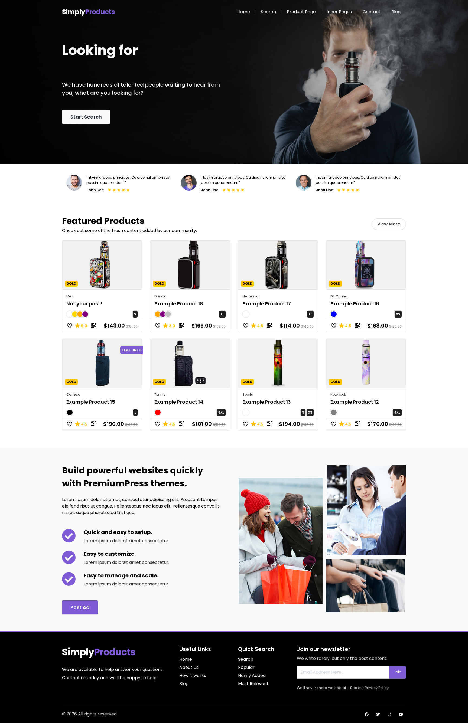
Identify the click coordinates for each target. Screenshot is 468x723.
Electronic (250, 296)
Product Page (301, 12)
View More (388, 224)
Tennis (159, 394)
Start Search (86, 116)
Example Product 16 (354, 303)
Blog (396, 12)
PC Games (339, 296)
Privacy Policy (377, 687)
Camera (73, 394)
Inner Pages (339, 12)
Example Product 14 (178, 401)
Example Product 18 (178, 303)
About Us (189, 667)
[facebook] (366, 714)
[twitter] (378, 714)
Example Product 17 (266, 303)
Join (397, 672)
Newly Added (252, 675)
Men (69, 296)
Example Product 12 (354, 401)
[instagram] (389, 714)
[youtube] (400, 714)
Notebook (338, 394)
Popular (246, 667)
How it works (192, 675)
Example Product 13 (266, 401)
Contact (372, 12)
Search (268, 12)
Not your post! (84, 303)
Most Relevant (253, 684)
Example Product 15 (90, 401)
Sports (247, 394)
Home (243, 12)
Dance (159, 296)
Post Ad (80, 607)
